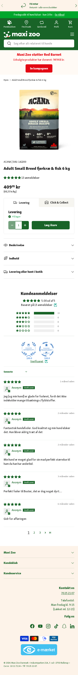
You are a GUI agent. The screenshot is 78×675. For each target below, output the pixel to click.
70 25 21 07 (67, 593)
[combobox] (39, 43)
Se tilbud (59, 14)
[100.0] (28, 349)
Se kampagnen (39, 68)
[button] (70, 24)
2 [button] (34, 533)
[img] (12, 382)
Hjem (6, 80)
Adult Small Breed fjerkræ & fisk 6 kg (29, 80)
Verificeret (36, 361)
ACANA (7, 161)
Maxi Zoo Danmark (19, 662)
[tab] (21, 202)
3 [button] (40, 533)
